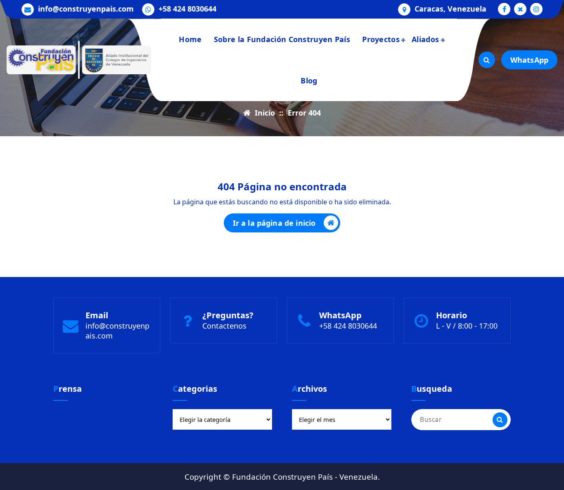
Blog (309, 80)
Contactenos (224, 326)
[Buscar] (500, 419)
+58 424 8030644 (187, 9)
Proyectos (381, 39)
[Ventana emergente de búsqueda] (487, 60)
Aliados (425, 39)
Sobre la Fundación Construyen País (282, 39)
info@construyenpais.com (86, 9)
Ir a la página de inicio (274, 223)
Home (190, 39)
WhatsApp (529, 60)
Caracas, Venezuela (450, 9)
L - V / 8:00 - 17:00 (467, 326)
